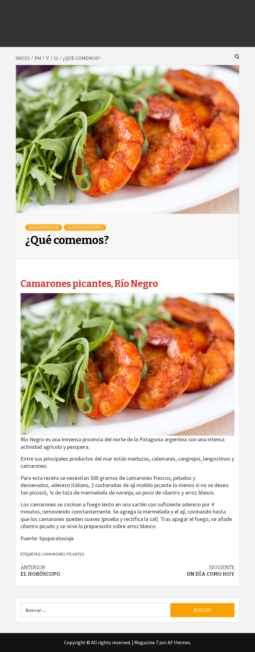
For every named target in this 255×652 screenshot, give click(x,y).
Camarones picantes (63, 554)
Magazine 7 (146, 642)
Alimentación (43, 227)
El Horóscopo (40, 571)
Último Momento (84, 227)
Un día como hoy (210, 571)
